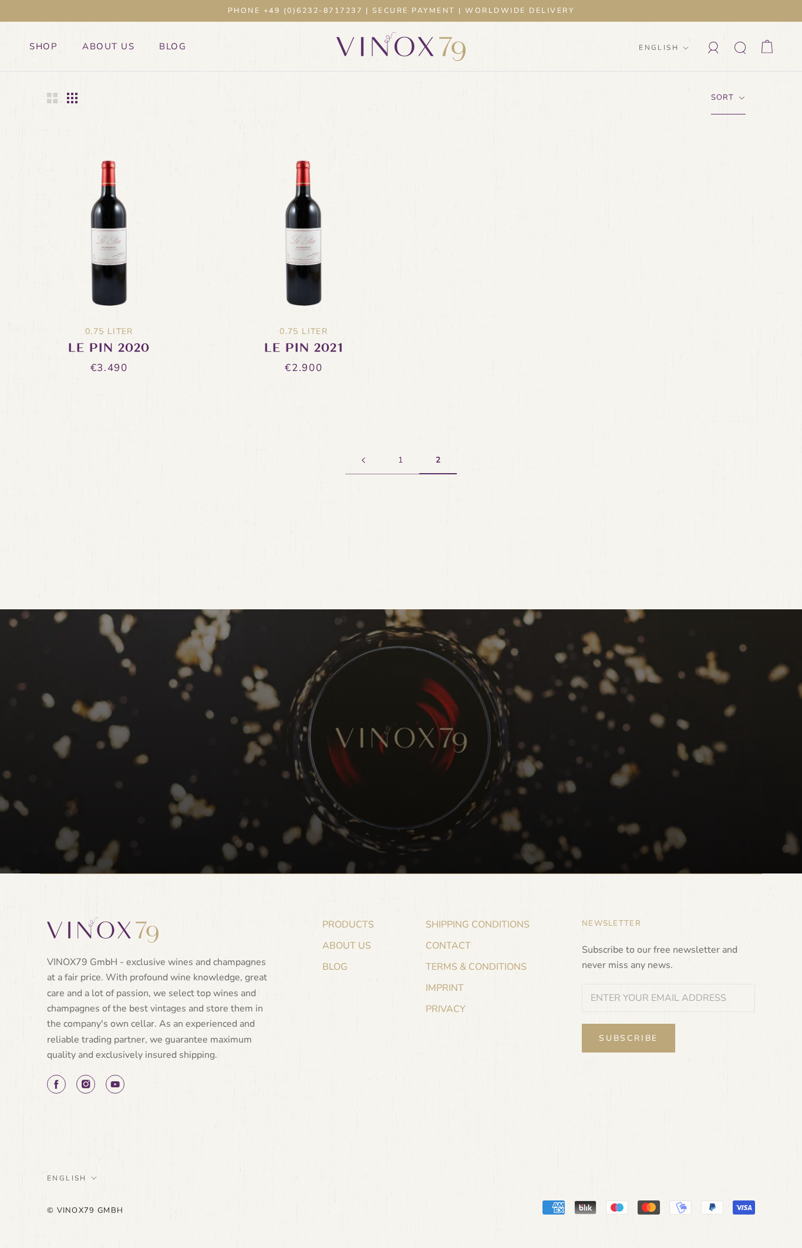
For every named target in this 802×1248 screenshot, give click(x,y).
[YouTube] (115, 1084)
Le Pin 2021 (303, 347)
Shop (43, 46)
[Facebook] (56, 1084)
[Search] (740, 47)
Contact (448, 945)
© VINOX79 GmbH (85, 1210)
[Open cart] (767, 46)
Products (348, 924)
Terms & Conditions (476, 966)
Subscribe (628, 1038)
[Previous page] (363, 460)
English (659, 47)
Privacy (446, 1009)
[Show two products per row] (52, 98)
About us (108, 46)
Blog (172, 46)
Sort (724, 97)
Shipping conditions (478, 924)
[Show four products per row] (72, 98)
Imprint (445, 987)
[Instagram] (85, 1084)
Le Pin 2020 (109, 347)
